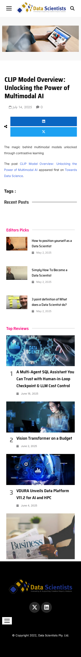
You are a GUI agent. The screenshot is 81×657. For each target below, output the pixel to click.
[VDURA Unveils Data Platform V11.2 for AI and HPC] (40, 469)
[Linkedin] (46, 607)
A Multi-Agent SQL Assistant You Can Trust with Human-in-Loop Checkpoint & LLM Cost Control (45, 378)
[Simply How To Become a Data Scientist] (16, 273)
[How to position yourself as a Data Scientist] (16, 244)
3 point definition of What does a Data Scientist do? (49, 302)
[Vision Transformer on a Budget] (40, 417)
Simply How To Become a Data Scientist (49, 272)
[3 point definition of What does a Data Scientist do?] (16, 302)
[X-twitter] (34, 607)
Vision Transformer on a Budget (44, 438)
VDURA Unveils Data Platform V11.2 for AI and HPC (42, 494)
